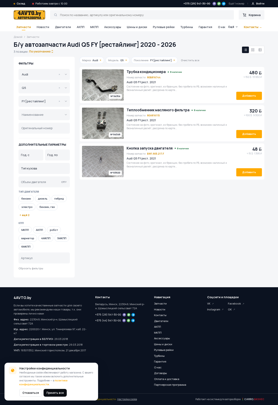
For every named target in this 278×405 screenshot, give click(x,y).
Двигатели (63, 27)
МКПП (94, 27)
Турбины (186, 27)
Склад (21, 3)
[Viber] (214, 3)
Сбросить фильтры (31, 268)
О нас (222, 27)
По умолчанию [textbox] (39, 51)
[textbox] (41, 114)
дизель (42, 198)
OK (230, 309)
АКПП (80, 27)
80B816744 (154, 77)
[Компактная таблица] (260, 50)
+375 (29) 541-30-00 (196, 3)
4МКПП (45, 238)
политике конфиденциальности (43, 382)
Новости (43, 27)
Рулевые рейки (164, 27)
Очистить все (190, 60)
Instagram (213, 309)
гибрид (59, 198)
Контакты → (253, 27)
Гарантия (205, 27)
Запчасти (23, 27)
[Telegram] (223, 3)
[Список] (245, 50)
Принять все (55, 393)
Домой (18, 37)
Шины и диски (137, 27)
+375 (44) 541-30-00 (108, 320)
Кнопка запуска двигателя (150, 148)
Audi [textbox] (41, 74)
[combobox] (40, 51)
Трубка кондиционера (146, 72)
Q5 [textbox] (41, 88)
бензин (26, 198)
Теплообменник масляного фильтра (158, 110)
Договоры (160, 373)
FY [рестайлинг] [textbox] (41, 101)
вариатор (27, 238)
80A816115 (153, 115)
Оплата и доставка (166, 379)
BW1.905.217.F (155, 153)
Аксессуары (112, 27)
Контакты (160, 315)
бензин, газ (47, 207)
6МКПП (26, 246)
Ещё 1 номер (236, 3)
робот (54, 230)
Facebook (234, 303)
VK (208, 303)
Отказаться (30, 393)
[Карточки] (252, 50)
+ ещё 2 (25, 215)
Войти (260, 3)
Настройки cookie (127, 399)
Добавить (249, 95)
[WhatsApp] (219, 3)
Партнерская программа (170, 384)
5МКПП (61, 238)
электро (27, 207)
